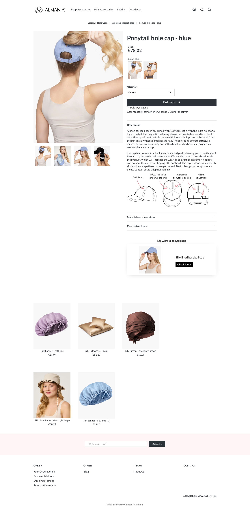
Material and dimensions (141, 217)
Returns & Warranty (45, 485)
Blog (86, 471)
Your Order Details (44, 471)
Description (133, 124)
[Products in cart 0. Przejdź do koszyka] (210, 10)
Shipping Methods (43, 480)
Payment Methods (44, 476)
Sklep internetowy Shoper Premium (125, 504)
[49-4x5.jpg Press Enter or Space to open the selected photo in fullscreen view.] (78, 87)
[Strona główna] (51, 9)
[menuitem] (80, 9)
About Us (139, 471)
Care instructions (137, 226)
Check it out (184, 264)
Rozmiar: (132, 86)
